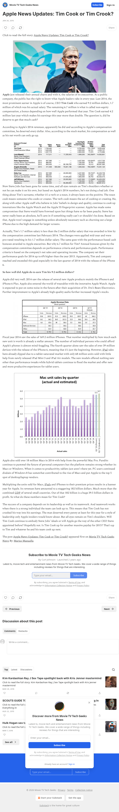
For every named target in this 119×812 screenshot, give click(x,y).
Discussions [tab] (26, 669)
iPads (47, 485)
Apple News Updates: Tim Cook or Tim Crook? (61, 35)
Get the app (74, 797)
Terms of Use (74, 752)
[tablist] (15, 631)
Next (107, 608)
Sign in (111, 4)
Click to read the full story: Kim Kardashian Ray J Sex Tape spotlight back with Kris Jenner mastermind (49, 684)
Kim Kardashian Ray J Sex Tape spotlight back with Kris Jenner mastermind (51, 678)
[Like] (5, 28)
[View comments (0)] (13, 28)
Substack (44, 805)
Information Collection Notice (58, 755)
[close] (89, 702)
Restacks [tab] (22, 631)
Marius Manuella (23, 541)
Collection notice (84, 790)
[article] (59, 685)
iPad (105, 350)
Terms (70, 790)
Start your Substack (51, 797)
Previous (14, 608)
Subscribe (97, 5)
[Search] (113, 670)
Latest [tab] (14, 669)
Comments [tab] (9, 631)
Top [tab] (6, 669)
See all (9, 742)
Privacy (61, 790)
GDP (17, 493)
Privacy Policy (83, 755)
